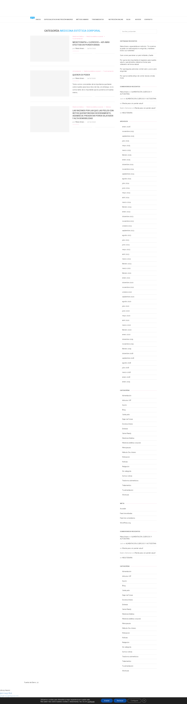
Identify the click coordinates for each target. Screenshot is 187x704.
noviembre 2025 (128, 131)
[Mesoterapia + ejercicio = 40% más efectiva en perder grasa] (49, 49)
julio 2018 (125, 368)
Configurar (134, 701)
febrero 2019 (126, 349)
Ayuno (124, 405)
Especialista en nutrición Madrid (58, 19)
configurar (91, 701)
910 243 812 (6, 693)
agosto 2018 (126, 363)
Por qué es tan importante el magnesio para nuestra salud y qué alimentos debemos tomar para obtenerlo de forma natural (138, 62)
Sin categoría (126, 471)
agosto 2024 (126, 179)
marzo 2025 (126, 150)
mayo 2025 (126, 145)
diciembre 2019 (127, 339)
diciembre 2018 (127, 353)
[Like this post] (93, 54)
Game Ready (126, 433)
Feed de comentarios (127, 518)
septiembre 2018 (128, 358)
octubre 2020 (127, 292)
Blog (128, 19)
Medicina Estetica (128, 438)
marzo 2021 (126, 268)
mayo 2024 (126, 193)
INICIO (38, 19)
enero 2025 (126, 160)
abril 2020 (125, 320)
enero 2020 (126, 334)
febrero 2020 (126, 330)
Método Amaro (82, 19)
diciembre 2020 (127, 282)
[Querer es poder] (49, 83)
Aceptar (107, 701)
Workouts (125, 495)
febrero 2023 (126, 264)
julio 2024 (125, 183)
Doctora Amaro (127, 424)
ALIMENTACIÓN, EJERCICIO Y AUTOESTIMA (141, 99)
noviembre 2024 (128, 169)
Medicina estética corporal (131, 443)
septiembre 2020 (128, 297)
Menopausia (126, 447)
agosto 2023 (126, 235)
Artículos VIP (126, 400)
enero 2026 (126, 127)
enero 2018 (126, 377)
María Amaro (79, 48)
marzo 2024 (126, 202)
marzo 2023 (126, 259)
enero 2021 (126, 278)
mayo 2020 (126, 316)
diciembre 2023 (127, 216)
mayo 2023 (126, 249)
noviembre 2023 (128, 221)
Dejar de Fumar (127, 419)
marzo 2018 (126, 372)
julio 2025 (125, 141)
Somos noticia (127, 476)
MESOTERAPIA (127, 113)
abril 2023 (125, 254)
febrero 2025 (126, 155)
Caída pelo (126, 414)
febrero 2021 (126, 273)
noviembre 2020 (128, 287)
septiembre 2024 (128, 174)
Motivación (126, 457)
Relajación (125, 466)
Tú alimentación (127, 490)
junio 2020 (126, 311)
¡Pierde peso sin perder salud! (132, 103)
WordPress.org (125, 523)
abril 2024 (125, 197)
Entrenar (125, 429)
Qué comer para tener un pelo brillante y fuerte (136, 55)
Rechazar (120, 701)
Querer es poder (81, 75)
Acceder (123, 509)
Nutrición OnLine (116, 19)
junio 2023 (126, 245)
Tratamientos (98, 19)
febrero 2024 (126, 207)
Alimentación (126, 395)
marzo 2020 (126, 325)
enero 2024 (126, 212)
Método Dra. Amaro (129, 452)
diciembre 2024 (127, 164)
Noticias (125, 462)
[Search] (155, 19)
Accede (138, 19)
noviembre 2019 (128, 344)
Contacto (148, 19)
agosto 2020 (126, 301)
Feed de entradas (126, 513)
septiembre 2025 (128, 136)
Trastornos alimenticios (130, 480)
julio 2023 (125, 240)
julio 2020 (125, 306)
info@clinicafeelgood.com (9, 696)
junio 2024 (126, 188)
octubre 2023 (127, 226)
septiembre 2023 (128, 230)
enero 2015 (126, 382)
